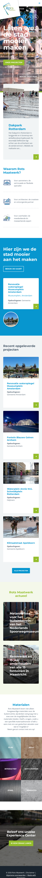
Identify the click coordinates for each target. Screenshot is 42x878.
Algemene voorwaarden (16, 875)
